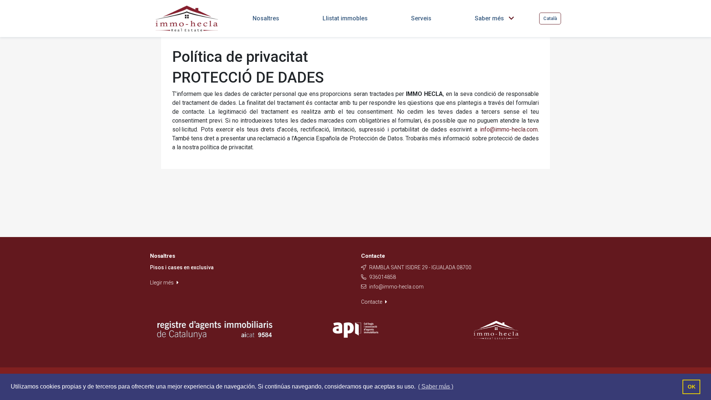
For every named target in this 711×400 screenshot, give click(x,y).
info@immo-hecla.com (509, 129)
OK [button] (691, 387)
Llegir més (162, 283)
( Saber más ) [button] (435, 386)
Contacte (372, 302)
